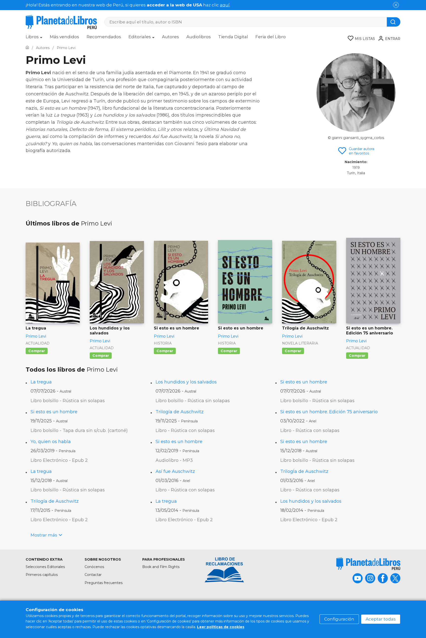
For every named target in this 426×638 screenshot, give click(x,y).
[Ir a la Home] (27, 48)
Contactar (93, 574)
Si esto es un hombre (303, 382)
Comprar (36, 351)
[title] (368, 563)
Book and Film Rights (160, 567)
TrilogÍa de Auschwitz (304, 471)
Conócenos (94, 567)
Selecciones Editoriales (45, 567)
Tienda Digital (233, 36)
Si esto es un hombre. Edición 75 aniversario (329, 411)
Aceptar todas (381, 619)
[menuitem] (34, 38)
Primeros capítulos (42, 574)
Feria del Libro (270, 36)
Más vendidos (64, 36)
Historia (163, 343)
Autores (170, 36)
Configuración (339, 619)
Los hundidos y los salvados (186, 382)
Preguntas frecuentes (104, 583)
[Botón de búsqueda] (393, 22)
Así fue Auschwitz (175, 471)
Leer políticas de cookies (220, 627)
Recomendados (104, 36)
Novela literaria (300, 343)
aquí (225, 4)
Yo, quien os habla (51, 441)
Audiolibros (198, 36)
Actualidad (38, 343)
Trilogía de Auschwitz (180, 411)
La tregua (41, 382)
